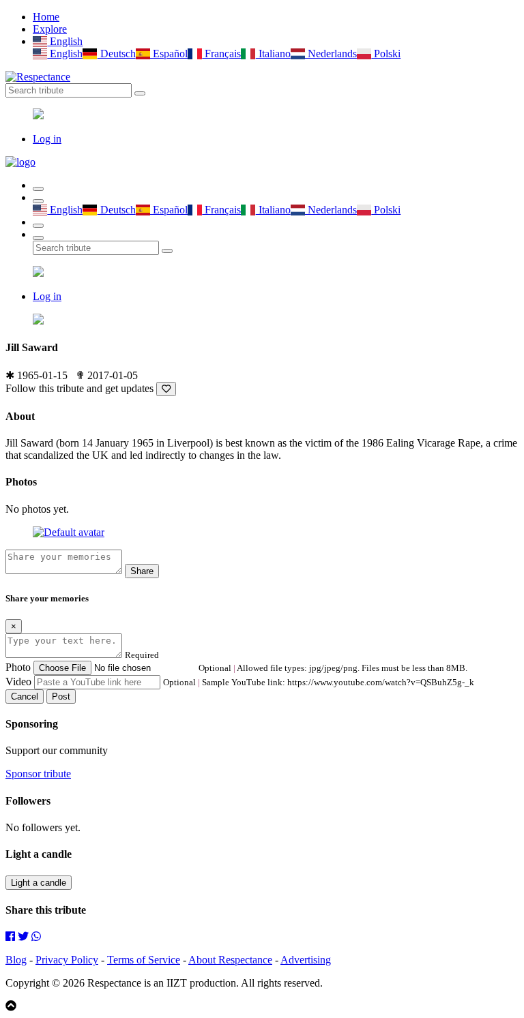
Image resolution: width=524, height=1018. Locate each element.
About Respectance (230, 959)
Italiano (273, 53)
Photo (18, 667)
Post (61, 696)
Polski (386, 53)
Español (169, 53)
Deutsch (116, 53)
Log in (47, 139)
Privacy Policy (66, 959)
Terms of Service (143, 959)
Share (142, 571)
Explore (50, 29)
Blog (16, 959)
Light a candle (38, 883)
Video (18, 681)
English (65, 41)
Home (46, 17)
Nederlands (331, 53)
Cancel (24, 696)
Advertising (305, 959)
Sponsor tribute (38, 773)
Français (221, 53)
